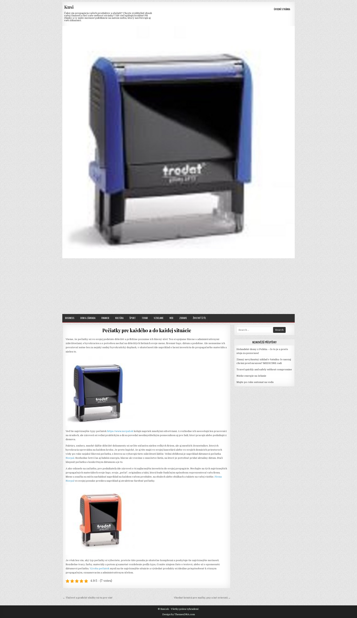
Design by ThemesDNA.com (178, 614)
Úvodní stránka (282, 9)
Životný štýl (199, 318)
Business (69, 318)
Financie (105, 318)
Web (171, 318)
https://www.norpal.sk (120, 431)
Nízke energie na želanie (251, 375)
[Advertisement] (178, 286)
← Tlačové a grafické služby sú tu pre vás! (87, 597)
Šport (132, 318)
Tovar (145, 318)
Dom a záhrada (87, 318)
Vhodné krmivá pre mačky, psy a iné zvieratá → (202, 597)
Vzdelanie (158, 318)
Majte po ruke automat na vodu (255, 382)
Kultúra (119, 318)
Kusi (69, 7)
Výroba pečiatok (99, 568)
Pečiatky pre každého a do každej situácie (146, 330)
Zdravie (183, 318)
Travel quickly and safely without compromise (264, 369)
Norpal (70, 458)
